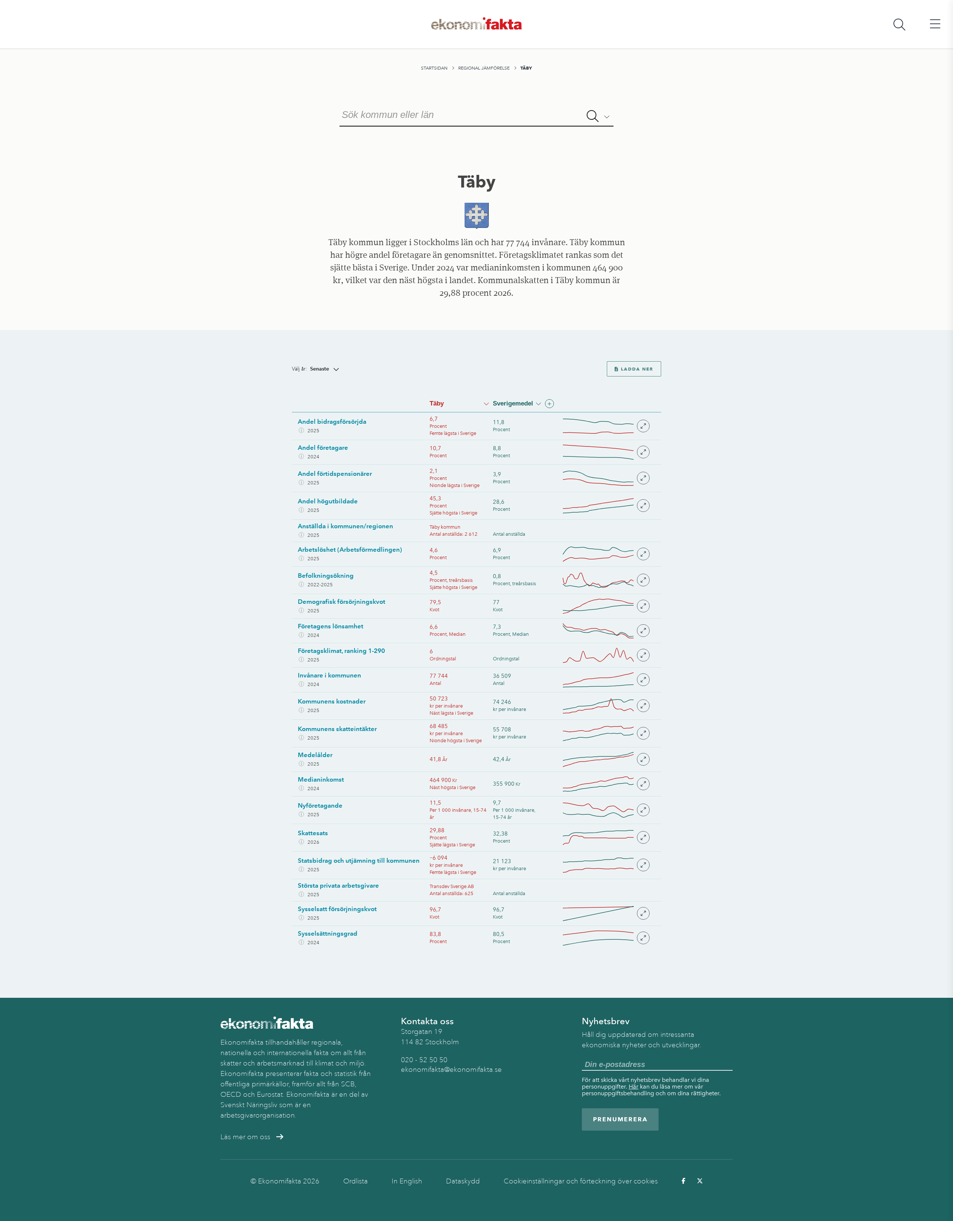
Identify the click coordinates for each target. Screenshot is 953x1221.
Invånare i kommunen (329, 675)
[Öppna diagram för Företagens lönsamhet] (605, 631)
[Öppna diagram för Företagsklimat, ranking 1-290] (605, 655)
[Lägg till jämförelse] (549, 403)
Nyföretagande (320, 805)
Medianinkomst (321, 779)
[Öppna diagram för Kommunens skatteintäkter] (605, 733)
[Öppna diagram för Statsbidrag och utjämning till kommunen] (605, 865)
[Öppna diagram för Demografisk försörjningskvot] (605, 606)
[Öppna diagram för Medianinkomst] (605, 784)
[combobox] (476, 114)
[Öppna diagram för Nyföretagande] (605, 810)
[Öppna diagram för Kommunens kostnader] (605, 706)
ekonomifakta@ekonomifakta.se (451, 1069)
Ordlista (355, 1181)
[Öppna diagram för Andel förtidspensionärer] (605, 478)
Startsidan (434, 68)
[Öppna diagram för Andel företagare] (605, 452)
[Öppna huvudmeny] (935, 24)
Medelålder (315, 755)
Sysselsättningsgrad (327, 933)
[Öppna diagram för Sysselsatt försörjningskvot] (605, 913)
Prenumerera (620, 1119)
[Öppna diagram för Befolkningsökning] (605, 580)
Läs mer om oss (245, 1136)
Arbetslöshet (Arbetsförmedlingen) (350, 549)
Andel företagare (323, 447)
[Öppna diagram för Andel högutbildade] (605, 506)
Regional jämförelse (484, 68)
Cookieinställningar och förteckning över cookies (581, 1181)
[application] (598, 426)
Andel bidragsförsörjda (332, 421)
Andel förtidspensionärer (335, 473)
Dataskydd (463, 1181)
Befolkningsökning (326, 575)
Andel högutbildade (328, 501)
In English (407, 1181)
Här (633, 1086)
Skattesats (313, 833)
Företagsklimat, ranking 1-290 (341, 650)
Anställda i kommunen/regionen (345, 526)
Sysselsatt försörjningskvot (337, 909)
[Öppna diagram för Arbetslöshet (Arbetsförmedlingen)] (605, 554)
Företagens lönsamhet (330, 626)
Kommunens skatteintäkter (337, 729)
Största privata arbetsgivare (338, 885)
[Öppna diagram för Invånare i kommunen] (605, 680)
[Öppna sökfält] (899, 24)
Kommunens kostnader (332, 701)
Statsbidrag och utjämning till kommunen (359, 860)
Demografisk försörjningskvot (341, 601)
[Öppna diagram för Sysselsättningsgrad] (605, 938)
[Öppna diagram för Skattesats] (605, 838)
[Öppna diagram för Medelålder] (605, 759)
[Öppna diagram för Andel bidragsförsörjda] (605, 426)
